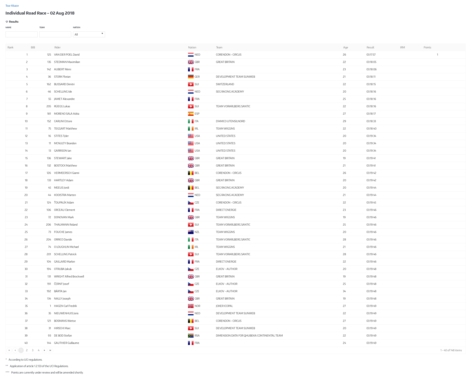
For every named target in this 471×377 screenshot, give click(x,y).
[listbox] (89, 34)
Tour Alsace (12, 5)
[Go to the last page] (50, 350)
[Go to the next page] (44, 350)
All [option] (76, 34)
